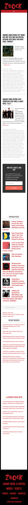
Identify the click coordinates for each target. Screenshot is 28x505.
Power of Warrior (10, 87)
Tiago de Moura (10, 90)
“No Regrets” (20, 70)
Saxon (21, 151)
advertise (22, 493)
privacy (5, 493)
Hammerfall (14, 140)
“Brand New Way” (13, 70)
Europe (22, 137)
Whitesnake (17, 157)
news (4, 147)
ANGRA (14, 73)
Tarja (9, 153)
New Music (19, 84)
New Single (11, 86)
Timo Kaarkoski (18, 90)
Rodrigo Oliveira (16, 88)
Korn (22, 143)
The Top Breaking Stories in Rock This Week (13, 341)
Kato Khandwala (17, 80)
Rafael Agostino (19, 87)
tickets (18, 488)
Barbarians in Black (15, 74)
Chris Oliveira (14, 77)
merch (9, 488)
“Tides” (7, 71)
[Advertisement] (14, 24)
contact (13, 493)
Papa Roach (21, 147)
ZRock (14, 6)
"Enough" (22, 71)
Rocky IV (19, 150)
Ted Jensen (14, 153)
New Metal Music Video (11, 84)
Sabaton (13, 151)
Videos (10, 69)
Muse (4, 83)
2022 (10, 130)
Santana (18, 151)
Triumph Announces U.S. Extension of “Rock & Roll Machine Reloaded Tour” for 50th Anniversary (14, 326)
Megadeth (16, 81)
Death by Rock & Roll (8, 136)
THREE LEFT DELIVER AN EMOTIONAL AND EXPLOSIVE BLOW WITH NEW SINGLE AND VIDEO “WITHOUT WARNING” (14, 346)
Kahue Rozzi (17, 143)
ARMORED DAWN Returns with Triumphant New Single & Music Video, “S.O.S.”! (13, 101)
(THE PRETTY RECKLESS (15, 71)
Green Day (15, 78)
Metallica (21, 81)
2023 (4, 73)
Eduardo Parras (16, 137)
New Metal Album (15, 83)
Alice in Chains (14, 130)
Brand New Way (10, 133)
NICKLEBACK (17, 86)
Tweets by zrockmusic (8, 312)
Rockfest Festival (7, 88)
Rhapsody (5, 150)
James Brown (13, 141)
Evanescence (10, 78)
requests (14, 498)
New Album (8, 83)
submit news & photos (14, 484)
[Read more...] (7, 64)
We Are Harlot (17, 91)
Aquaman (18, 73)
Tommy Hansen (10, 156)
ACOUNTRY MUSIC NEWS (14, 397)
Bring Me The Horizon (12, 76)
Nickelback (8, 147)
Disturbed (8, 137)
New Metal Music (13, 146)
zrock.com (18, 502)
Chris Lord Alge (6, 77)
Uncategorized (12, 129)
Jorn (11, 80)
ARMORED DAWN (6, 74)
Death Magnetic (17, 136)
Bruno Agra (21, 76)
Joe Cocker (8, 143)
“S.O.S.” (4, 71)
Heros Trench (6, 80)
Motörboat (15, 144)
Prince (13, 149)
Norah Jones (15, 147)
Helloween (21, 78)
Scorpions (5, 153)
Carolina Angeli (13, 134)
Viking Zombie (10, 91)
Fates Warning (13, 139)
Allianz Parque (8, 73)
